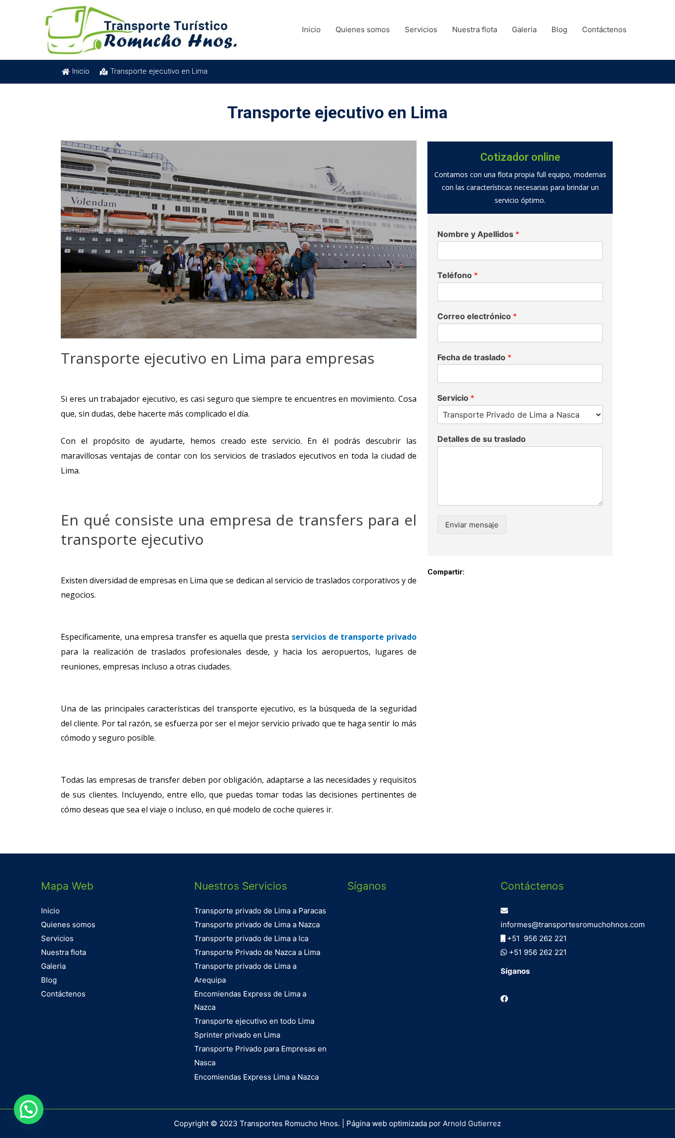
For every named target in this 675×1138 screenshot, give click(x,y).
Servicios (421, 29)
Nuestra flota (474, 29)
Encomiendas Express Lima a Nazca (256, 1077)
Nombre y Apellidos (478, 234)
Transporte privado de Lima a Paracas (260, 910)
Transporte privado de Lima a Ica (251, 938)
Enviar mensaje (472, 524)
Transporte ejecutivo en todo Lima (254, 1021)
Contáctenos (604, 29)
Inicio (311, 29)
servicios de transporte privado (354, 636)
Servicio (455, 398)
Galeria (524, 29)
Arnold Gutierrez (472, 1123)
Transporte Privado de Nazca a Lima (257, 952)
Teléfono (457, 275)
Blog (559, 29)
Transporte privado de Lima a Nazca (257, 924)
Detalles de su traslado (481, 439)
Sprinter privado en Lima (237, 1035)
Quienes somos (363, 29)
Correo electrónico (477, 316)
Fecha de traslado (474, 357)
